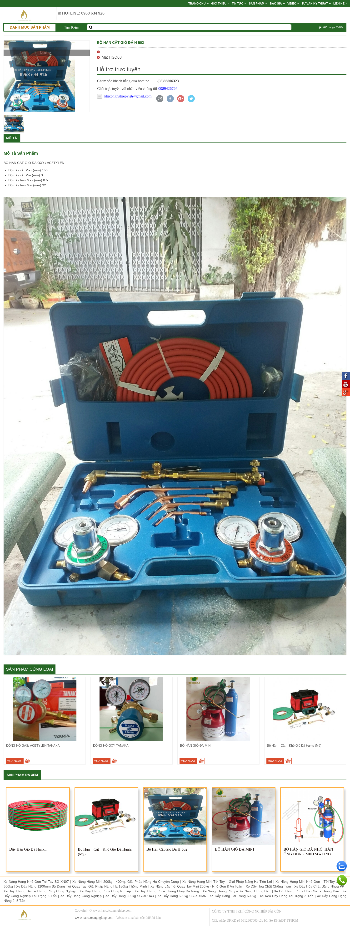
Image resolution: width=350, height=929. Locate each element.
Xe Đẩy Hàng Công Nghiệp (81, 896)
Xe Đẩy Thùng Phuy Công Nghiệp (105, 891)
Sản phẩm (256, 3)
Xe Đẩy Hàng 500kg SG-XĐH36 (181, 896)
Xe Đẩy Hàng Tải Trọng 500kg (233, 896)
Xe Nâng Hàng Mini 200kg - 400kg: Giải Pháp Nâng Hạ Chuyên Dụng (125, 881)
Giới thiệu (218, 3)
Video (291, 3)
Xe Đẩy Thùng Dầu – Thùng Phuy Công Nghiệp (40, 891)
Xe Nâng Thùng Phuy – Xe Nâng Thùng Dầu (237, 891)
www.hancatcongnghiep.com (94, 917)
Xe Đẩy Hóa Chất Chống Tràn (268, 886)
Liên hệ (339, 3)
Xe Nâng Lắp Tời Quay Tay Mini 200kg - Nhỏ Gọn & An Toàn (196, 886)
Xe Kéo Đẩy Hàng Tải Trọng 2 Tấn (286, 896)
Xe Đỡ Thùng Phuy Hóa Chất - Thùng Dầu (306, 891)
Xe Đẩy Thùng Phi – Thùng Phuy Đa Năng (167, 891)
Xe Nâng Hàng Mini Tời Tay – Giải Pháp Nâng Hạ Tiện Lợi (227, 881)
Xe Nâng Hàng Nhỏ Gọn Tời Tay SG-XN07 (36, 881)
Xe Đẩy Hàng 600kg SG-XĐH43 (129, 896)
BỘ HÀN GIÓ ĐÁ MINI (234, 849)
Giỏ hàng (332, 27)
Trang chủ (197, 3)
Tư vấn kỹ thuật (315, 3)
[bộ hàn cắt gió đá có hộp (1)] (47, 76)
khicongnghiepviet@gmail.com (127, 96)
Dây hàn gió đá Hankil (27, 849)
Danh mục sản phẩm (30, 27)
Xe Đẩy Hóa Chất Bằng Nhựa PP (319, 886)
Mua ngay (14, 761)
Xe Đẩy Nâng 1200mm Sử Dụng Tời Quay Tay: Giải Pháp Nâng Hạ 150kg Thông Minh (81, 886)
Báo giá (276, 3)
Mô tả (11, 138)
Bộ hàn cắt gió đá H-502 (166, 849)
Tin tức (237, 3)
